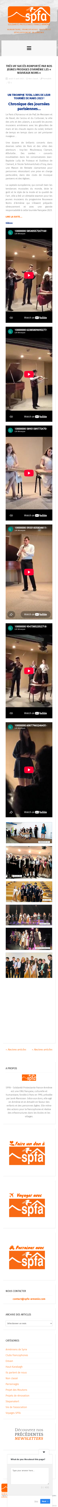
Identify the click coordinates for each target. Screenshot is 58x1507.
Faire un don (7, 1495)
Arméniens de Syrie (16, 1349)
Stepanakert (12, 1401)
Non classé (33, 78)
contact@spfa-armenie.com (29, 1299)
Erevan (9, 1361)
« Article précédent (16, 1049)
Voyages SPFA (13, 1413)
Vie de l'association (16, 1407)
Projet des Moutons (16, 1389)
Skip (36, 1501)
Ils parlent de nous (16, 1372)
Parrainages (12, 1384)
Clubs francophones (17, 1355)
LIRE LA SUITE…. (14, 216)
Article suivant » (42, 1049)
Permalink (47, 78)
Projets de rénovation (17, 1395)
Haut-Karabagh (14, 1366)
